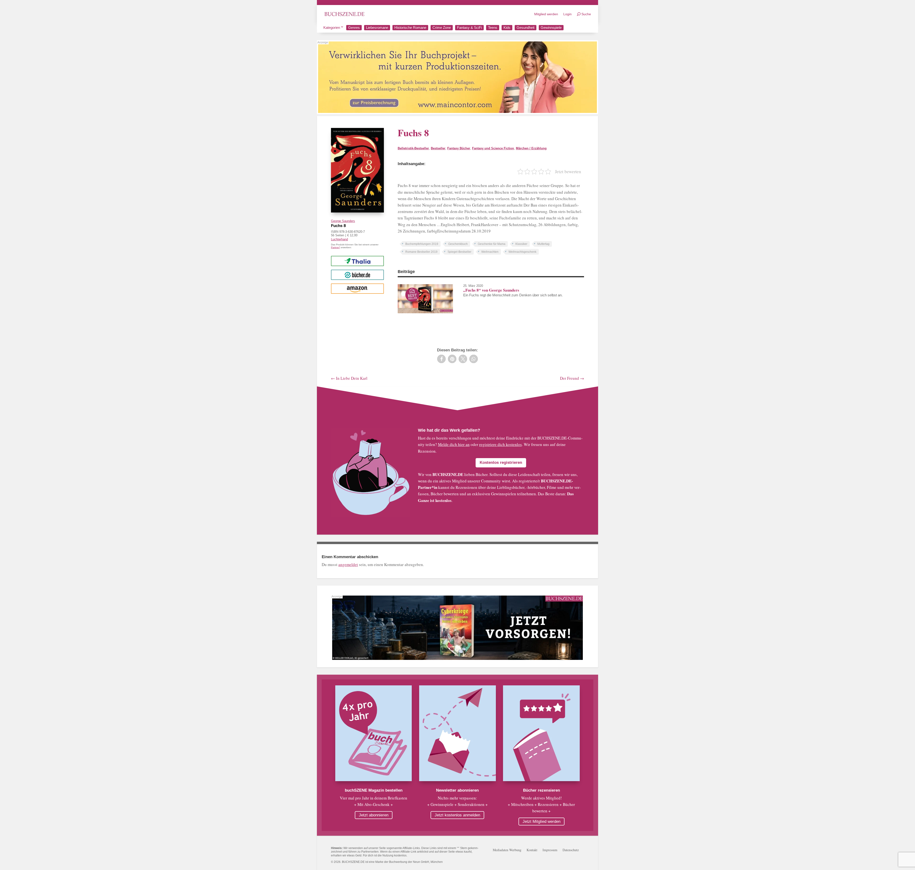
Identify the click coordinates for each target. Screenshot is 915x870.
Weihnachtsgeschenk (522, 251)
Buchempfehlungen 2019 (421, 244)
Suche (586, 14)
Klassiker (521, 244)
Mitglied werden (546, 14)
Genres (354, 27)
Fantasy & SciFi (469, 27)
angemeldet (348, 564)
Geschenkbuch (458, 244)
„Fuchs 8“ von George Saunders (491, 290)
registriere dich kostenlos (500, 444)
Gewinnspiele (551, 27)
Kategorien (331, 27)
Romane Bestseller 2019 (421, 251)
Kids (506, 27)
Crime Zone (441, 27)
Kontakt (532, 850)
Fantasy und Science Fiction (493, 148)
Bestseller (438, 148)
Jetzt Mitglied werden (541, 821)
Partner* (335, 247)
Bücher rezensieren (541, 790)
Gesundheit (525, 27)
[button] (441, 359)
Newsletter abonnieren (457, 790)
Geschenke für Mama (491, 244)
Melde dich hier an (454, 444)
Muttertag (543, 244)
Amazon (357, 288)
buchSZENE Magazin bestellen (373, 790)
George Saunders (343, 221)
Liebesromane (377, 27)
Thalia (357, 260)
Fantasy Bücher (458, 148)
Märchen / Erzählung (531, 148)
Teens (492, 27)
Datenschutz (571, 850)
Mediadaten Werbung (507, 850)
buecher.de (357, 274)
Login (567, 14)
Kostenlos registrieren (501, 462)
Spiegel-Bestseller (459, 251)
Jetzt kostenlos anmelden (457, 815)
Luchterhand (339, 239)
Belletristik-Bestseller (413, 148)
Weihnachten (489, 251)
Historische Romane (410, 27)
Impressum (550, 850)
